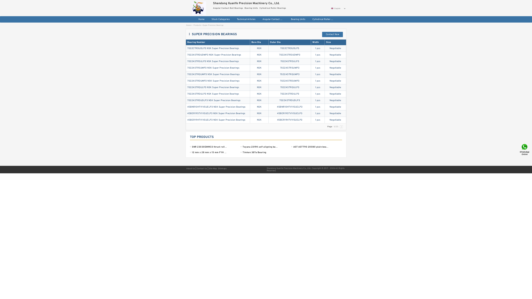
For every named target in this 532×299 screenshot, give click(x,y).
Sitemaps (222, 168)
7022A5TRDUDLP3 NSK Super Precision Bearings (214, 100)
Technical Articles (246, 19)
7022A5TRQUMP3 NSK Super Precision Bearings (213, 74)
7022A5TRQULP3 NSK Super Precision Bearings (213, 87)
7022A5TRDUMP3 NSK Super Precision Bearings (213, 81)
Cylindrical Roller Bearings (324, 19)
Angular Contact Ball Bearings (275, 19)
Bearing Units (298, 19)
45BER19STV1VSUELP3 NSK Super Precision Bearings (216, 113)
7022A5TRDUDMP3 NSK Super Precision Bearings (214, 55)
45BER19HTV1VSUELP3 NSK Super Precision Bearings (216, 120)
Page (329, 127)
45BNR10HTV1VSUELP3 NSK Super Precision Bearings (216, 107)
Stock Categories (221, 19)
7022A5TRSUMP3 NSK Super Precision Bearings (213, 68)
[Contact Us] (525, 149)
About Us (190, 168)
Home (201, 19)
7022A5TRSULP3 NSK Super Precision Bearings (213, 61)
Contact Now (332, 34)
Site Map (213, 168)
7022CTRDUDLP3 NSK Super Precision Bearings (213, 48)
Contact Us (202, 168)
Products (197, 25)
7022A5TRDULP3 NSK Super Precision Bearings (213, 94)
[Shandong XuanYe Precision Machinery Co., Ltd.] (199, 7)
